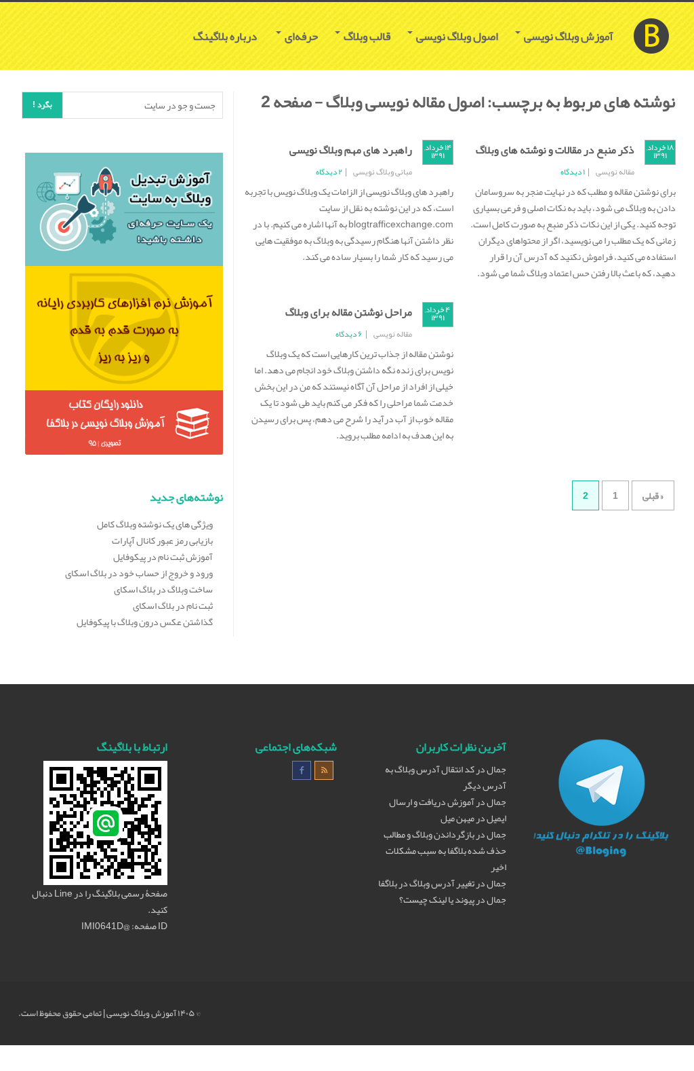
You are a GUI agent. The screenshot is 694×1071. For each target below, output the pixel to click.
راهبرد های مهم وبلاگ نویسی (350, 150)
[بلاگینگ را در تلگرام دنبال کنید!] (601, 800)
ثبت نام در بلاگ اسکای (173, 605)
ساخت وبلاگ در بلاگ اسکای (163, 589)
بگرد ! (42, 104)
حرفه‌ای (300, 36)
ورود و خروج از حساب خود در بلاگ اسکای (139, 572)
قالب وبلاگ (366, 36)
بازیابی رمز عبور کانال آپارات (162, 540)
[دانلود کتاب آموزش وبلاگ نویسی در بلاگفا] (124, 425)
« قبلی (653, 495)
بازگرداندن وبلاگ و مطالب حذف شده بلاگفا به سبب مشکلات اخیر (445, 850)
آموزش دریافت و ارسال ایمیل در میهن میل (447, 809)
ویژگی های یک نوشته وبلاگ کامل (155, 523)
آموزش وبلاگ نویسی (567, 36)
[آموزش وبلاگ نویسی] (651, 19)
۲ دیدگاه (329, 172)
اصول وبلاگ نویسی (456, 36)
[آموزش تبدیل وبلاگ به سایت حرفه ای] (124, 212)
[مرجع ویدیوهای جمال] (124, 331)
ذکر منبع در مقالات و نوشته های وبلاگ (555, 150)
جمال (496, 768)
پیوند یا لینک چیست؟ (436, 899)
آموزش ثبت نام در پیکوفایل (163, 556)
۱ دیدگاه (572, 172)
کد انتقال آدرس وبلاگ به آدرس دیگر (445, 777)
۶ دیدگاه (349, 334)
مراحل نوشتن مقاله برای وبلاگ (348, 312)
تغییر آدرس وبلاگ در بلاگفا (426, 882)
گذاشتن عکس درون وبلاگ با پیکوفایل (145, 621)
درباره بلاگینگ (226, 36)
